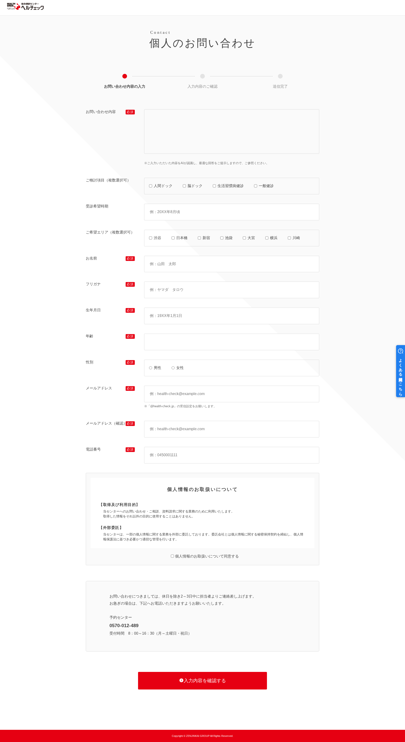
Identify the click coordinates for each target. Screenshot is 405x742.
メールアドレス (99, 388)
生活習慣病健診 (231, 186)
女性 (180, 368)
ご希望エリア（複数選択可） (110, 232)
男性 (157, 368)
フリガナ (93, 284)
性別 (89, 362)
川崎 (296, 238)
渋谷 (157, 238)
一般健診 (266, 186)
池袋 (228, 238)
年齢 (89, 336)
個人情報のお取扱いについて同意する (207, 556)
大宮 (251, 238)
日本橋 (182, 238)
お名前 (91, 258)
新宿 (206, 238)
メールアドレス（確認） (106, 423)
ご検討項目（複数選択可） (108, 180)
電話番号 (93, 449)
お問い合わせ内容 (101, 112)
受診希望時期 (97, 206)
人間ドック (163, 186)
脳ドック (195, 186)
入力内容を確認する (205, 680)
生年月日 (93, 310)
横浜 (274, 238)
